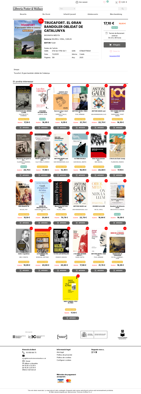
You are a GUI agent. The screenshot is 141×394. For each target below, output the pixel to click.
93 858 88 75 (31, 352)
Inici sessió (83, 2)
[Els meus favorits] (104, 2)
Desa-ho (116, 51)
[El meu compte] (77, 2)
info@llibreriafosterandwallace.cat (34, 358)
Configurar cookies (64, 360)
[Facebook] (92, 352)
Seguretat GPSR (114, 56)
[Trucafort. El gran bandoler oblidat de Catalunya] (28, 39)
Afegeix (116, 45)
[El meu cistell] (116, 2)
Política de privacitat (64, 355)
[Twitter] (94, 352)
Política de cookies (64, 357)
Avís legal (60, 352)
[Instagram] (96, 352)
